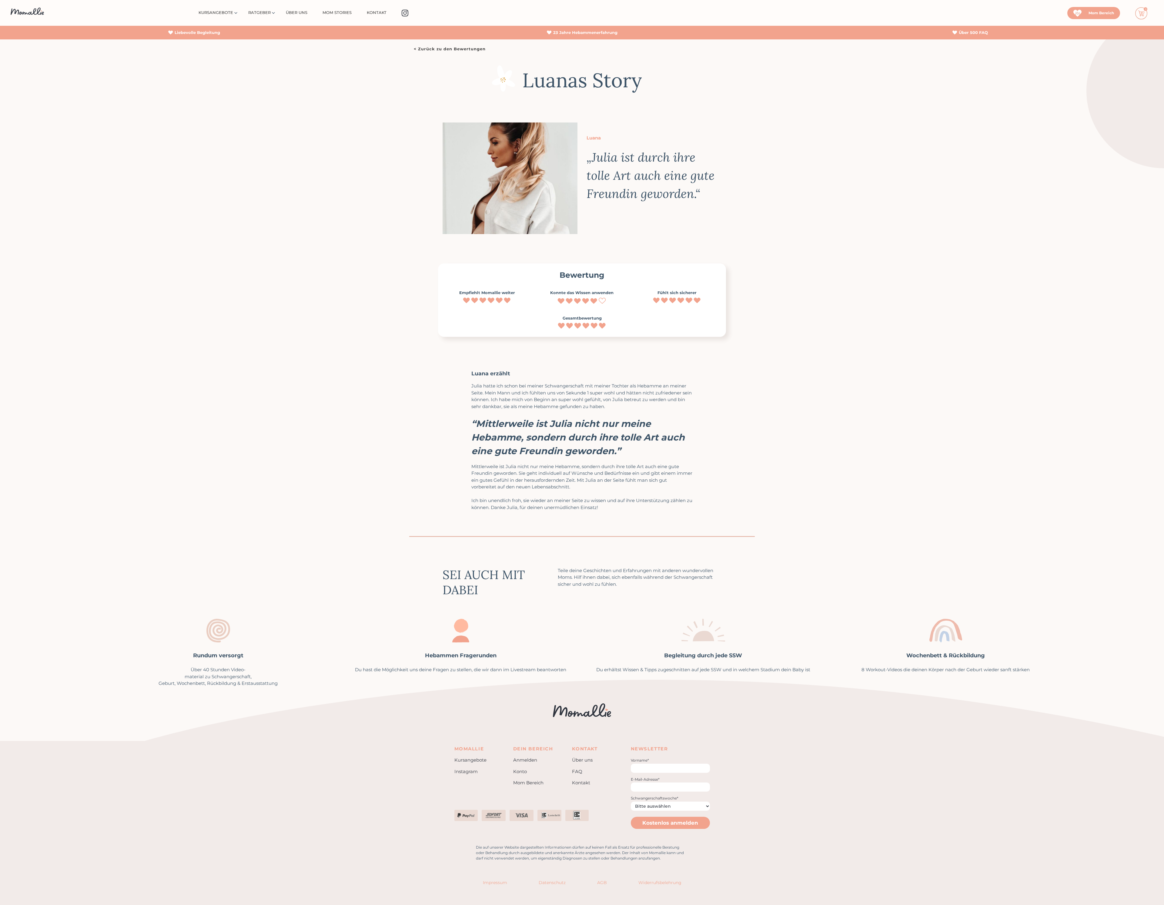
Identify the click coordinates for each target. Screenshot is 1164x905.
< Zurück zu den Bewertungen (450, 48)
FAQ (577, 771)
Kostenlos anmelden (670, 823)
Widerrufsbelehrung (659, 882)
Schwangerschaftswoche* (654, 798)
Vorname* (640, 760)
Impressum (495, 882)
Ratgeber (259, 12)
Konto (520, 771)
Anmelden (525, 760)
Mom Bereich (528, 783)
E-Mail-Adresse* (645, 779)
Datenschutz (552, 882)
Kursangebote (216, 12)
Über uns (296, 12)
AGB (602, 882)
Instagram (466, 771)
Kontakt (376, 12)
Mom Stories (337, 12)
